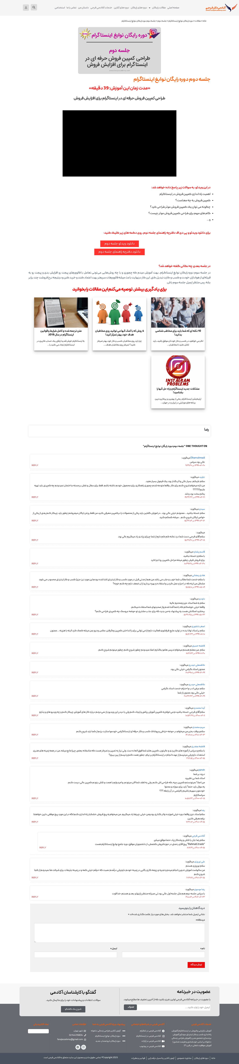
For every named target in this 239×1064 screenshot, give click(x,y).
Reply (35, 465)
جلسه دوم (162, 21)
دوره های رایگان (139, 8)
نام (202, 948)
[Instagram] (83, 1047)
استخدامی (60, 8)
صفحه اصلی (173, 8)
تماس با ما (71, 8)
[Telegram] (77, 1047)
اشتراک (131, 1007)
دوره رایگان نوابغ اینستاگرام (180, 21)
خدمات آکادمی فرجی (101, 8)
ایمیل (113, 948)
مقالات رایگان (159, 8)
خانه (204, 21)
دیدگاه (200, 920)
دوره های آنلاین (121, 8)
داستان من (83, 8)
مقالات (198, 21)
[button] (34, 7)
